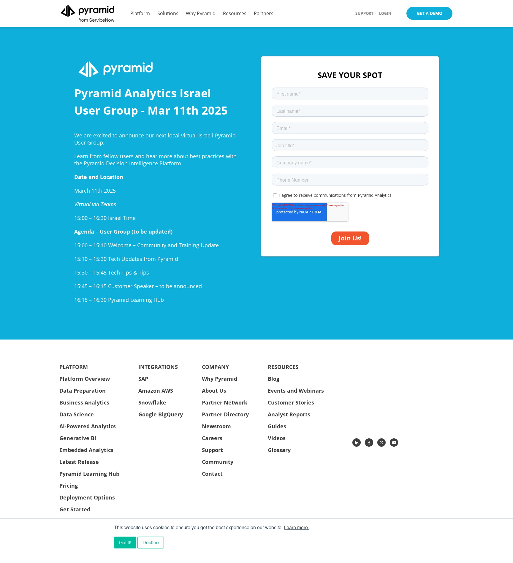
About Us (214, 390)
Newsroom (216, 426)
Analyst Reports (289, 414)
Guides (277, 426)
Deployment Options (87, 497)
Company (215, 366)
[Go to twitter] (381, 442)
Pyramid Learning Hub (89, 473)
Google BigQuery (160, 414)
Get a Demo (429, 13)
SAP (143, 378)
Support (364, 13)
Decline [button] (150, 542)
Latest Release (79, 461)
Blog (273, 378)
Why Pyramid (201, 13)
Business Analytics (84, 402)
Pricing (68, 485)
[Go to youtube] (394, 442)
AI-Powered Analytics (87, 426)
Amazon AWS (155, 390)
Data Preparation (82, 390)
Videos (277, 438)
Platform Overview (84, 378)
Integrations (158, 366)
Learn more (296, 527)
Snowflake (152, 402)
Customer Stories (291, 402)
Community (217, 461)
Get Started (74, 509)
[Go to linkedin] (356, 442)
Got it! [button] (125, 542)
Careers (212, 438)
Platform (140, 13)
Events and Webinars (296, 390)
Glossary (279, 449)
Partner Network (224, 402)
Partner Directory (225, 414)
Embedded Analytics (86, 449)
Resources (234, 13)
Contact (212, 473)
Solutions (167, 13)
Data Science (76, 414)
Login (385, 13)
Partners (263, 13)
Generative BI (77, 438)
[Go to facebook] (369, 442)
